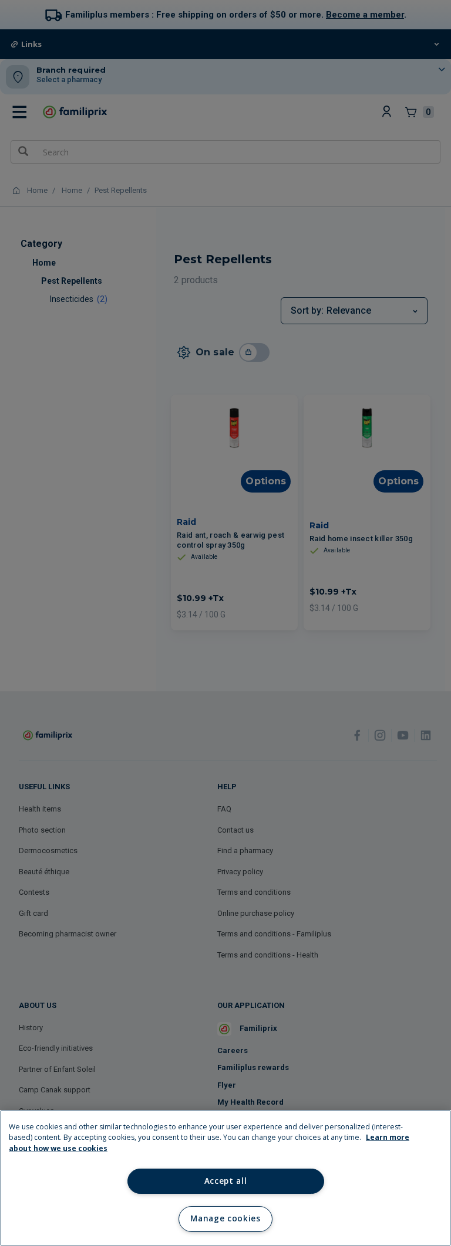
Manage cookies (225, 1218)
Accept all (225, 1181)
